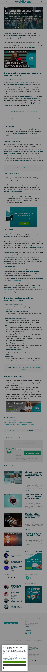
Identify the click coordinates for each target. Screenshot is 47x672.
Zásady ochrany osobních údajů (32, 648)
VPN (24, 210)
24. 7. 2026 (13, 596)
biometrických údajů (16, 280)
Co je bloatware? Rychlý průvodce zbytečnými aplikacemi (16, 606)
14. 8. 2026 (13, 563)
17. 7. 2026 (13, 602)
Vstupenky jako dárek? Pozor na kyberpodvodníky (16, 420)
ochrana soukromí (24, 437)
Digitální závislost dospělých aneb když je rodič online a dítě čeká (16, 600)
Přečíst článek (27, 490)
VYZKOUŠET (24, 223)
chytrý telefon (10, 437)
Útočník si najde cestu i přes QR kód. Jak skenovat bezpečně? (19, 424)
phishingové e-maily (26, 82)
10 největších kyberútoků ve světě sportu (14, 419)
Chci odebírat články (32, 453)
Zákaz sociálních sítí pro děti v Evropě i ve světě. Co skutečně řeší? (16, 587)
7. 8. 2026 (12, 570)
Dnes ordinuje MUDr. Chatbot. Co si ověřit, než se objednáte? (34, 496)
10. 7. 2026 (13, 608)
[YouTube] (15, 577)
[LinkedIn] (18, 577)
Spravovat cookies (29, 649)
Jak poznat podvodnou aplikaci (24, 167)
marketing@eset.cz (28, 645)
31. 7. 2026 (13, 590)
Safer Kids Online (10, 534)
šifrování (18, 200)
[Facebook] (5, 577)
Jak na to (27, 629)
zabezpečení (31, 437)
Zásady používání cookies (31, 647)
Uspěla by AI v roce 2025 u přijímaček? (33, 534)
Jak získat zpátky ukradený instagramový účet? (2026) (16, 594)
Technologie (7, 7)
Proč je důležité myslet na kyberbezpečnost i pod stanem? (18, 422)
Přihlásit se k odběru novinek (10, 623)
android (5, 437)
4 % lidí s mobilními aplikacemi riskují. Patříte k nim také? (33, 516)
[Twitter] (9, 577)
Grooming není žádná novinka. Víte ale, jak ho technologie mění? (16, 561)
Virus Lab (27, 626)
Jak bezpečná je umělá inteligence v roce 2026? (16, 567)
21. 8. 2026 (13, 557)
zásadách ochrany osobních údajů (21, 459)
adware (15, 157)
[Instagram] (12, 577)
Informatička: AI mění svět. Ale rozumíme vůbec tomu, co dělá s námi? (34, 475)
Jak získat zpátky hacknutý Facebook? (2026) (16, 555)
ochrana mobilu (17, 437)
